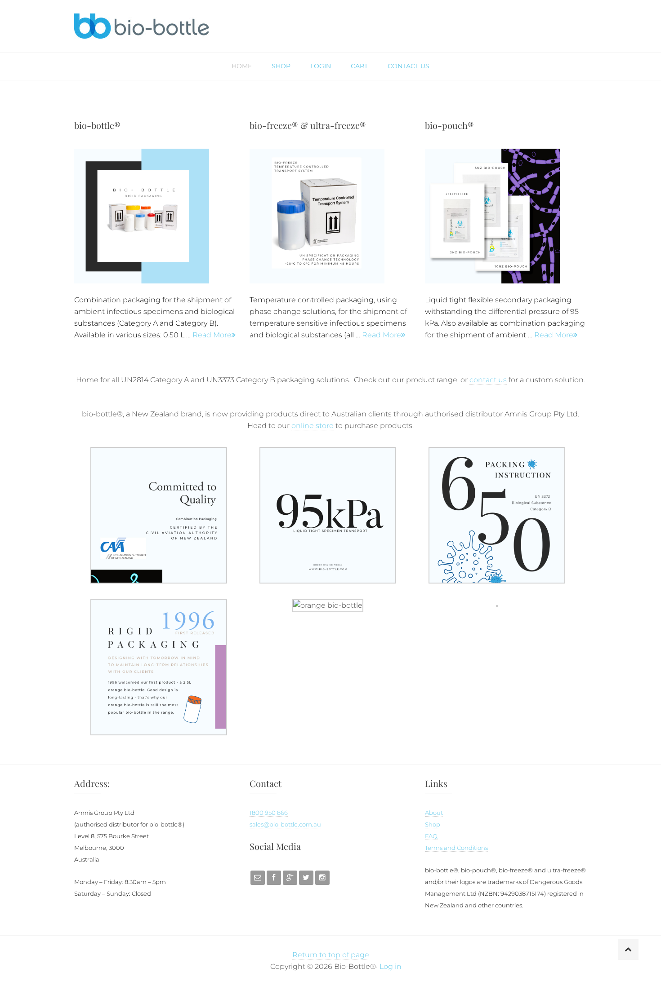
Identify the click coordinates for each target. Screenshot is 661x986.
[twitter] (306, 878)
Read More (212, 335)
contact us (488, 380)
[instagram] (322, 878)
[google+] (290, 878)
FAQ (431, 836)
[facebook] (274, 878)
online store (312, 425)
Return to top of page (330, 955)
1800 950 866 (269, 812)
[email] (257, 878)
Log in (391, 966)
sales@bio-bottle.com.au (285, 824)
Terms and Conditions (456, 848)
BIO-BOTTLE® (141, 26)
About (434, 812)
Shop (432, 824)
